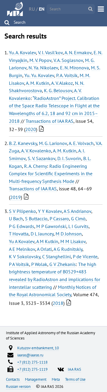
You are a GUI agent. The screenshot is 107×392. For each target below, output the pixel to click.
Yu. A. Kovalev (22, 52)
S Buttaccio (36, 219)
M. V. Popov (40, 60)
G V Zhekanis (62, 264)
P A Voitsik (19, 264)
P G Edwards (21, 226)
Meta (56, 379)
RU (32, 9)
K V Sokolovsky (24, 256)
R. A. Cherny (35, 166)
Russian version (19, 386)
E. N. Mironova (74, 68)
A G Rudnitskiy (68, 249)
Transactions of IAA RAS (49, 121)
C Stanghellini (56, 256)
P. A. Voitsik (67, 75)
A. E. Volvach (81, 143)
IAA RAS (74, 369)
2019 (15, 197)
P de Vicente (85, 256)
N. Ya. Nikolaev (43, 68)
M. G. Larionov (53, 143)
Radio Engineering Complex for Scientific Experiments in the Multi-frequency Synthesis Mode (50, 173)
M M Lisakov (73, 241)
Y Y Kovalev (50, 211)
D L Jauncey (42, 234)
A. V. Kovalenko (36, 151)
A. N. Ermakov (78, 52)
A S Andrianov (77, 211)
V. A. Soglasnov (68, 60)
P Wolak (39, 264)
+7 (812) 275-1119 (32, 369)
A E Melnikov (22, 249)
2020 (30, 129)
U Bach (16, 219)
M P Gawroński (51, 226)
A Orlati (44, 249)
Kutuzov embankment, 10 (38, 347)
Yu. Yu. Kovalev (39, 75)
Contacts (13, 379)
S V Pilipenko (22, 211)
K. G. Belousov (58, 90)
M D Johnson (69, 234)
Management (36, 379)
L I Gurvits (78, 226)
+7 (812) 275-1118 (32, 362)
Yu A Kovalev (21, 241)
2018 (58, 303)
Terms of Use (75, 379)
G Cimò (78, 219)
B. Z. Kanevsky (23, 143)
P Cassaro (59, 219)
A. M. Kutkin (37, 83)
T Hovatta (19, 234)
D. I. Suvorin (69, 158)
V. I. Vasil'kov (50, 52)
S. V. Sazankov (41, 158)
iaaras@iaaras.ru (30, 355)
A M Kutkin (47, 241)
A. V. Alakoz (62, 83)
